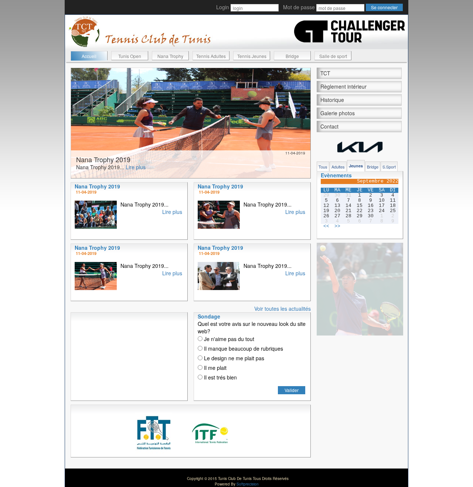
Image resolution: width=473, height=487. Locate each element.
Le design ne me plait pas (233, 358)
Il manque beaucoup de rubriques (243, 348)
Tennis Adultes (211, 56)
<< (326, 226)
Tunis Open (129, 56)
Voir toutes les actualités (282, 308)
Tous (323, 167)
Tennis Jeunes (251, 56)
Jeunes (356, 165)
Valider (292, 390)
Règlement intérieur (343, 86)
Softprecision (247, 484)
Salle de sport (333, 56)
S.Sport (389, 167)
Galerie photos (337, 113)
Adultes (338, 167)
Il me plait (215, 367)
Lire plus (136, 167)
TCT (325, 73)
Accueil (89, 56)
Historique (332, 99)
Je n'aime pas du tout (228, 339)
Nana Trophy (170, 56)
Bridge (292, 56)
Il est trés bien (220, 377)
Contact (329, 126)
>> (337, 226)
